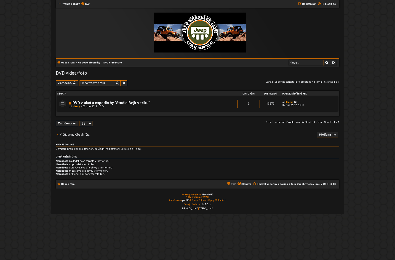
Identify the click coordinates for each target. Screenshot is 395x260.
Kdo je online (65, 144)
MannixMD (208, 194)
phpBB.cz (206, 204)
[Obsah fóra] (200, 32)
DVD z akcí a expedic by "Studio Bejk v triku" (111, 103)
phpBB (185, 200)
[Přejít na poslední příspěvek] (295, 102)
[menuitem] (85, 4)
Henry (76, 106)
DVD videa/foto (71, 73)
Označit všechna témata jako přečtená (288, 81)
